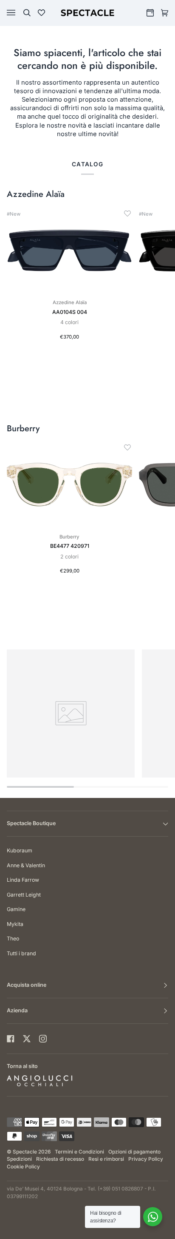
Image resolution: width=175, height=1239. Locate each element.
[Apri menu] (19, 13)
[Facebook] (10, 1038)
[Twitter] (27, 1038)
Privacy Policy (145, 1159)
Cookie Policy (23, 1167)
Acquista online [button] (26, 985)
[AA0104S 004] (69, 251)
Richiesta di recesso (60, 1159)
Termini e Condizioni (79, 1152)
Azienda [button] (17, 1010)
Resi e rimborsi (106, 1159)
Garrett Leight (24, 895)
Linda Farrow (23, 880)
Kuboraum (19, 850)
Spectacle (25, 1152)
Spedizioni (19, 1159)
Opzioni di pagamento (134, 1152)
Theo (13, 938)
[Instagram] (43, 1038)
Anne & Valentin (26, 865)
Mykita (15, 924)
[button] (127, 213)
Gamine (16, 909)
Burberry (23, 429)
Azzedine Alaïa (36, 194)
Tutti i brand (21, 953)
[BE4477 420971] (69, 485)
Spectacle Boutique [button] (31, 823)
